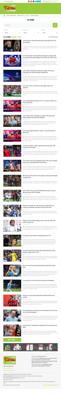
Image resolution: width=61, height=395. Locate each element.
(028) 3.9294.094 (8, 368)
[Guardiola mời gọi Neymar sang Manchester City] (12, 241)
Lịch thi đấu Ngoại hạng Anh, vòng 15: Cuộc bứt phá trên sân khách (39, 131)
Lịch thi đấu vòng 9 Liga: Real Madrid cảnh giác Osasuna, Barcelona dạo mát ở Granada (39, 191)
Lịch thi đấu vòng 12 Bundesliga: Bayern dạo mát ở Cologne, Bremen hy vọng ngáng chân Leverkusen (40, 161)
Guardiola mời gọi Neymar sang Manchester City (37, 235)
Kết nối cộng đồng (34, 15)
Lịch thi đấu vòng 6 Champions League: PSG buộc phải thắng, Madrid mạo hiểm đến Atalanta (38, 116)
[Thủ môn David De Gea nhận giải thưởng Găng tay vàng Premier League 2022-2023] (12, 256)
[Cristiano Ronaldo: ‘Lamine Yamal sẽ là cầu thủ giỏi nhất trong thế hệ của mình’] (12, 151)
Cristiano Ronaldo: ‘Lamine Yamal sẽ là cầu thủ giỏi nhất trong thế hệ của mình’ (39, 146)
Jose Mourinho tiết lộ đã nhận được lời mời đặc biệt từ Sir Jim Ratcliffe (39, 41)
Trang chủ (4, 15)
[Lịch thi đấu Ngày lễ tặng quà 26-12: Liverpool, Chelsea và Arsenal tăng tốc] (12, 106)
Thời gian (5, 30)
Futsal (27, 15)
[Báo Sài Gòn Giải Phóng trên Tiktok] (33, 1)
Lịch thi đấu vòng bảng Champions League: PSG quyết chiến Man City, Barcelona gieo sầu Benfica (38, 71)
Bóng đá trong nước (11, 15)
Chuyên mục (25, 30)
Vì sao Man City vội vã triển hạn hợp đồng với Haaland (38, 280)
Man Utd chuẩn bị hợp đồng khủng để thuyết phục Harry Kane (39, 266)
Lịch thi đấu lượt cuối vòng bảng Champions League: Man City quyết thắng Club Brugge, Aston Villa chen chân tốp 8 (40, 56)
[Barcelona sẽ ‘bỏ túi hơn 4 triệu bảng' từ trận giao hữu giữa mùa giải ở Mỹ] (12, 181)
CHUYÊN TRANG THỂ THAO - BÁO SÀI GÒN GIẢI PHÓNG (9, 8)
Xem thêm (11, 340)
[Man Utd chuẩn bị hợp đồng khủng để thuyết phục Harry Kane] (12, 271)
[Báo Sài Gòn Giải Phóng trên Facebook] (29, 1)
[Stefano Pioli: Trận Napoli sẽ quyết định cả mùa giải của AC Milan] (12, 330)
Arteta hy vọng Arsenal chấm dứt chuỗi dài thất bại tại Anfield (38, 296)
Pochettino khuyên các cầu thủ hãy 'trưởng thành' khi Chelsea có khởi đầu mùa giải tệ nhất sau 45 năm (38, 206)
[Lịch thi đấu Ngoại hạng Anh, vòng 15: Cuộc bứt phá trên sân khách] (12, 136)
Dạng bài (43, 30)
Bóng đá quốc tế (21, 15)
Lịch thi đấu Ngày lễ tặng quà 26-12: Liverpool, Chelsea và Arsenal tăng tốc (39, 101)
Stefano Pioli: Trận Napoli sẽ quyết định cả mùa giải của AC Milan (40, 326)
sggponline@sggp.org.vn (9, 370)
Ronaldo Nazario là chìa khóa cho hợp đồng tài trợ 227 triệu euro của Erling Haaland (40, 311)
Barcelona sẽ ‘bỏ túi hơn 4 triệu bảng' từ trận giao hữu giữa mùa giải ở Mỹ (40, 176)
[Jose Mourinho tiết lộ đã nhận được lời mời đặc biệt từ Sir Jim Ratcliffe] (12, 46)
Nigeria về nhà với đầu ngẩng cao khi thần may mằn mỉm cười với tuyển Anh (39, 221)
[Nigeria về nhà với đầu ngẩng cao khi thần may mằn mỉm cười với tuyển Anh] (12, 226)
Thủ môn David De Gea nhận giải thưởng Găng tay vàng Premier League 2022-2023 (39, 251)
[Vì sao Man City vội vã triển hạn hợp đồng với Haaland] (12, 286)
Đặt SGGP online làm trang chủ (50, 385)
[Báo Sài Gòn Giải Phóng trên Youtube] (31, 1)
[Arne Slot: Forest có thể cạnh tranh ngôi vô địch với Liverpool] (12, 91)
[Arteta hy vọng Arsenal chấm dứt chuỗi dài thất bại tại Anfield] (12, 300)
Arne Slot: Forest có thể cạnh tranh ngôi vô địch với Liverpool (38, 86)
